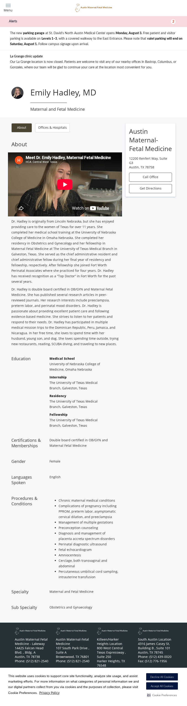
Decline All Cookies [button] (162, 677)
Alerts (91, 21)
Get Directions (150, 188)
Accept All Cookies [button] (162, 686)
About (21, 127)
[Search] (161, 7)
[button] (162, 695)
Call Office (150, 177)
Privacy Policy (49, 693)
